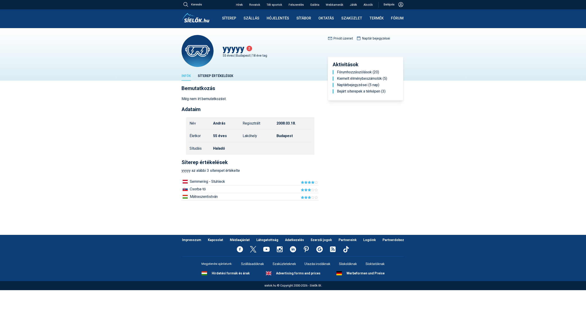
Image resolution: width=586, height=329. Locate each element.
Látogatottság (267, 240)
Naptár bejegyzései (376, 38)
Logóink (369, 240)
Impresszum (191, 240)
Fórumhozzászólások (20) (358, 72)
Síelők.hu (195, 18)
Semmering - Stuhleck (207, 181)
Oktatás (326, 18)
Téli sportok (274, 4)
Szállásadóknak (252, 264)
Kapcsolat (215, 240)
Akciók (368, 4)
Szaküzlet (351, 18)
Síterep (229, 18)
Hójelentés (278, 18)
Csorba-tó (198, 189)
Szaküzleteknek (284, 264)
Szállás (251, 18)
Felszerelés (296, 4)
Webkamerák (334, 4)
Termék (376, 18)
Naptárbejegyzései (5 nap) (358, 85)
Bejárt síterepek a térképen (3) (361, 91)
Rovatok (254, 4)
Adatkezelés (294, 240)
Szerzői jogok (321, 240)
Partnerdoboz (393, 240)
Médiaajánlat (240, 240)
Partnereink (348, 240)
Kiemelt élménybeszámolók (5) (362, 79)
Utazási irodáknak (317, 264)
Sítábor (303, 18)
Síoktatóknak (375, 264)
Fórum (397, 18)
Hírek (239, 4)
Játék (353, 4)
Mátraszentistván (204, 196)
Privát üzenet (343, 38)
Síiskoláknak (348, 264)
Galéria (314, 4)
